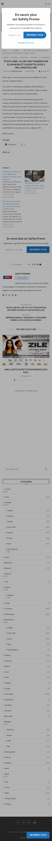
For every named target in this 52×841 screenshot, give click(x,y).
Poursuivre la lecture (26, 42)
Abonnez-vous (35, 35)
